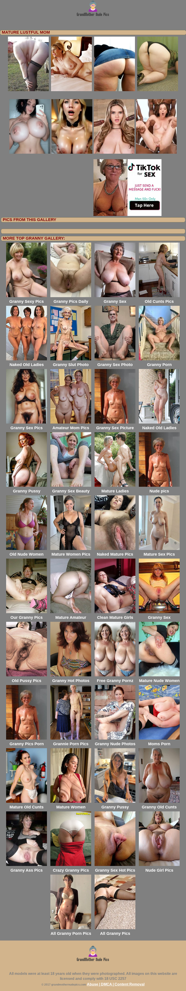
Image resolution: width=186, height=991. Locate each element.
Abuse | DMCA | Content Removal (115, 984)
